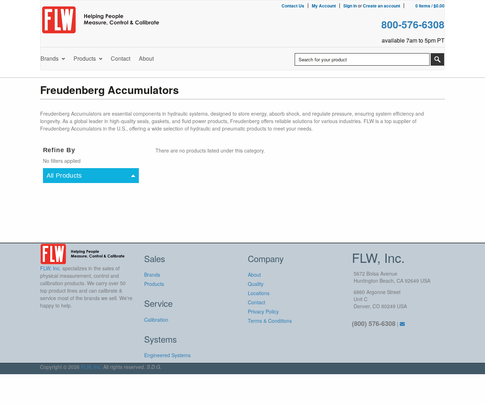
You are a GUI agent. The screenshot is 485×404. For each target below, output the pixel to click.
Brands (152, 274)
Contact (256, 302)
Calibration (156, 319)
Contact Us (293, 5)
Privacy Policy (263, 311)
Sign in (350, 5)
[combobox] (362, 59)
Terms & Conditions (270, 320)
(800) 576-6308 (374, 323)
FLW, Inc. (91, 366)
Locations (258, 293)
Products (154, 283)
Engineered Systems (167, 355)
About (254, 274)
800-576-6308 (413, 24)
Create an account (381, 5)
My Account (324, 5)
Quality (255, 283)
